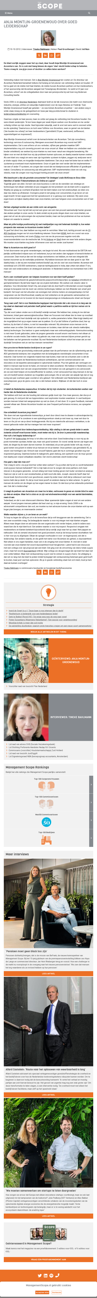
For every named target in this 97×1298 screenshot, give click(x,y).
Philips (37, 236)
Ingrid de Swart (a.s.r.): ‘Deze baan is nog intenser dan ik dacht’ (36, 611)
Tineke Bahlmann (41, 49)
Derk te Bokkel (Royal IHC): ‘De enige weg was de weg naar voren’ (38, 617)
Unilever (49, 239)
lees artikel (48, 973)
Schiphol (75, 280)
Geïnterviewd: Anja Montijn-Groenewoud (71, 660)
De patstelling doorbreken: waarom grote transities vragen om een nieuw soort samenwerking (50, 626)
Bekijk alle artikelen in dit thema (48, 631)
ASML (64, 233)
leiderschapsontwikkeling (15, 114)
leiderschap (21, 438)
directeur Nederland (28, 102)
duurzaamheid (30, 551)
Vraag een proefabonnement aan (48, 1259)
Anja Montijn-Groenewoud (49, 80)
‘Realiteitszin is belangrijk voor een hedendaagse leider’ (33, 614)
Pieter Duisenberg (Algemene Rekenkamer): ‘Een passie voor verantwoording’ (43, 620)
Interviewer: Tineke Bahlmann (70, 717)
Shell (59, 239)
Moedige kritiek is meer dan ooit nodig (26, 623)
